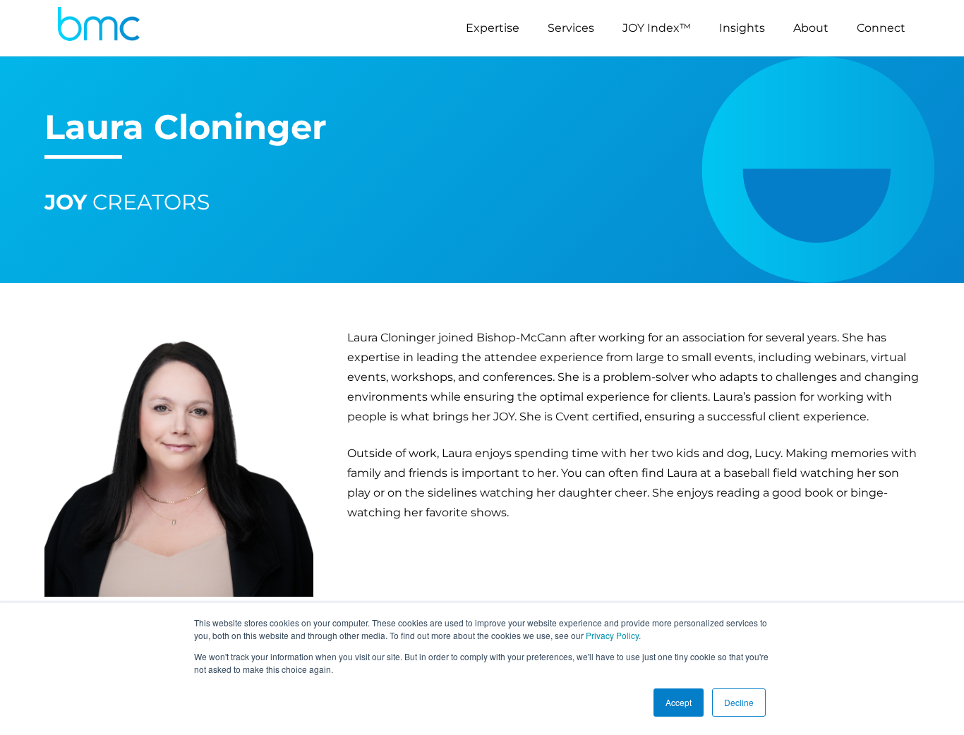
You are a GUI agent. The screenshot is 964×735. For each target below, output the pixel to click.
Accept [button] (678, 702)
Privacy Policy (612, 635)
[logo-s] (98, 28)
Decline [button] (739, 702)
